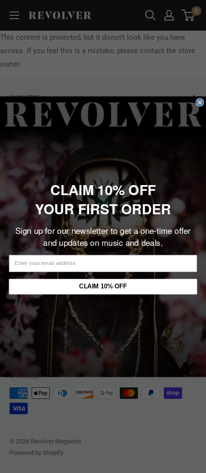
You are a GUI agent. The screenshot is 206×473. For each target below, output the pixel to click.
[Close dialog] (199, 102)
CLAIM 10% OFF (103, 286)
